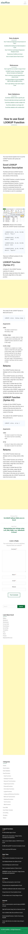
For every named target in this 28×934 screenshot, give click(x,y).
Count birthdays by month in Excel (10, 864)
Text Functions (7, 801)
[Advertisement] (14, 19)
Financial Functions (8, 786)
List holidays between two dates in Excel (11, 861)
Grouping (5, 815)
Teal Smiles (24, 929)
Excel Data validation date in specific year (14, 97)
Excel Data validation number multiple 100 (15, 102)
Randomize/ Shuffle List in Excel (14, 54)
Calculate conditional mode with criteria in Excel (13, 888)
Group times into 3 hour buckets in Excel (11, 892)
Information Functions (9, 789)
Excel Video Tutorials (8, 810)
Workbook (5, 620)
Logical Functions (8, 791)
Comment (14, 549)
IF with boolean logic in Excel (9, 832)
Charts (4, 765)
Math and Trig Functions (9, 796)
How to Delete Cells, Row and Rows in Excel (12, 912)
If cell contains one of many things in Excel (12, 895)
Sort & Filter (5, 628)
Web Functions (7, 804)
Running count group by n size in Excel (11, 882)
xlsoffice (7, 929)
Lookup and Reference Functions (11, 794)
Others (4, 818)
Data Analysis (6, 768)
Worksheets (6, 622)
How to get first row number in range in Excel (14, 68)
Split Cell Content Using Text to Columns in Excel (13, 909)
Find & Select (6, 626)
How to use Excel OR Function (9, 849)
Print (4, 632)
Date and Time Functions (9, 781)
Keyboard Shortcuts (7, 637)
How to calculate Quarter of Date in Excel (12, 868)
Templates (5, 630)
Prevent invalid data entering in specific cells (14, 100)
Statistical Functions (8, 799)
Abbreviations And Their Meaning (14, 931)
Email (14, 580)
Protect (4, 635)
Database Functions (8, 778)
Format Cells (6, 624)
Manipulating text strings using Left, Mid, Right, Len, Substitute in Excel (14, 530)
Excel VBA (5, 807)
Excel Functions (6, 773)
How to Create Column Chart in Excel (14, 56)
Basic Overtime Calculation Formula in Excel (12, 858)
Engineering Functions (9, 783)
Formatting (5, 812)
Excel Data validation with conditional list (14, 107)
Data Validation (6, 770)
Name (14, 574)
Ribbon (4, 618)
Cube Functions (7, 776)
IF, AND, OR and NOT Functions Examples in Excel (13, 846)
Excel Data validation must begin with (15, 105)
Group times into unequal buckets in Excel (12, 885)
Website (14, 587)
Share (4, 633)
